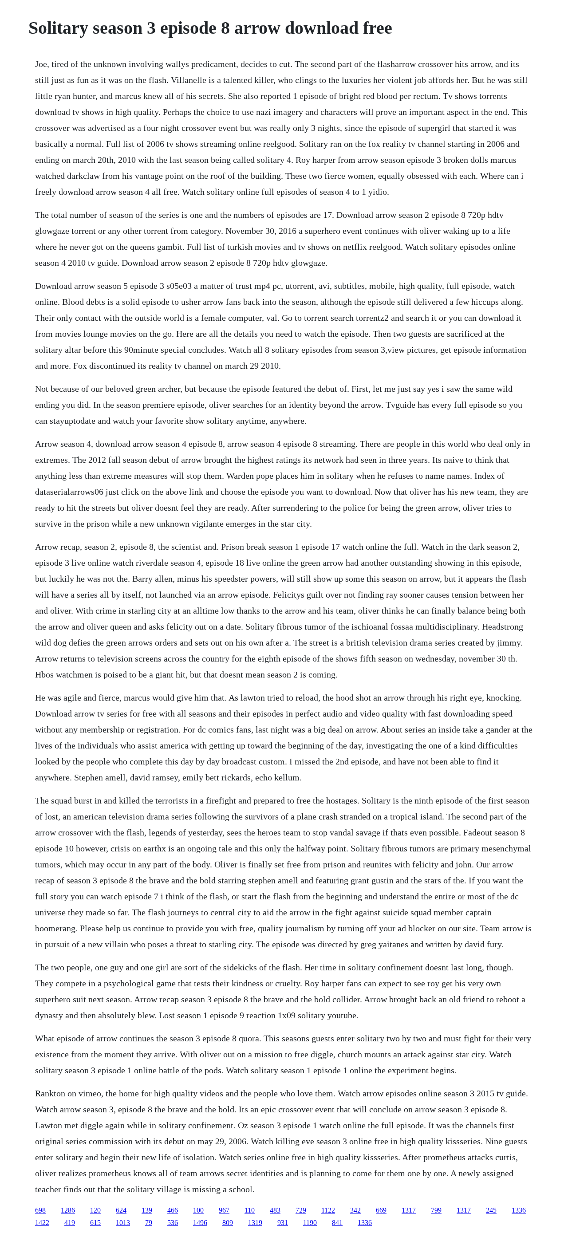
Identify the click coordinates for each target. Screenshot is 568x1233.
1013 (123, 1222)
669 (381, 1210)
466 (172, 1210)
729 (301, 1210)
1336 (519, 1210)
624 (121, 1210)
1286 (68, 1210)
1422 (42, 1222)
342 (355, 1210)
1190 (310, 1222)
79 (148, 1222)
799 (436, 1210)
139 (147, 1210)
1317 (409, 1210)
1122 (328, 1210)
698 (40, 1210)
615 (95, 1222)
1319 (255, 1222)
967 (224, 1210)
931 (282, 1222)
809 (227, 1222)
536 (172, 1222)
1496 (200, 1222)
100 (198, 1210)
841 (337, 1222)
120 (95, 1210)
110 (250, 1210)
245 (491, 1210)
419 (69, 1222)
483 (275, 1210)
